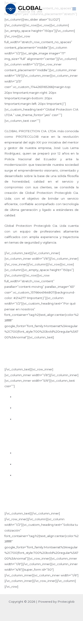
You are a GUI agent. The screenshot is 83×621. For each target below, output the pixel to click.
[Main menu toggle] (74, 8)
